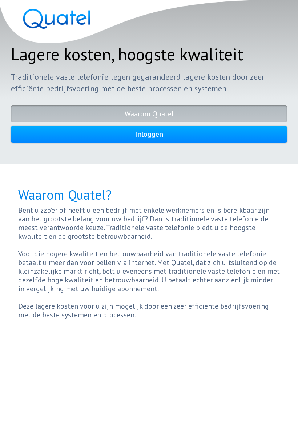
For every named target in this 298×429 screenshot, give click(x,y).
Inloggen (149, 134)
